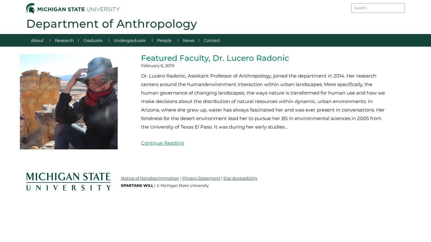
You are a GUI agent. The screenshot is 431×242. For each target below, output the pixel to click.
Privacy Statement (201, 178)
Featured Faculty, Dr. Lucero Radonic (215, 58)
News (188, 40)
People (164, 40)
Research (64, 40)
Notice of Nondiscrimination (150, 178)
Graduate (93, 40)
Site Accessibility (240, 178)
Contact (212, 40)
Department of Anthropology (111, 24)
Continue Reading (162, 143)
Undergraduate (130, 40)
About (37, 40)
